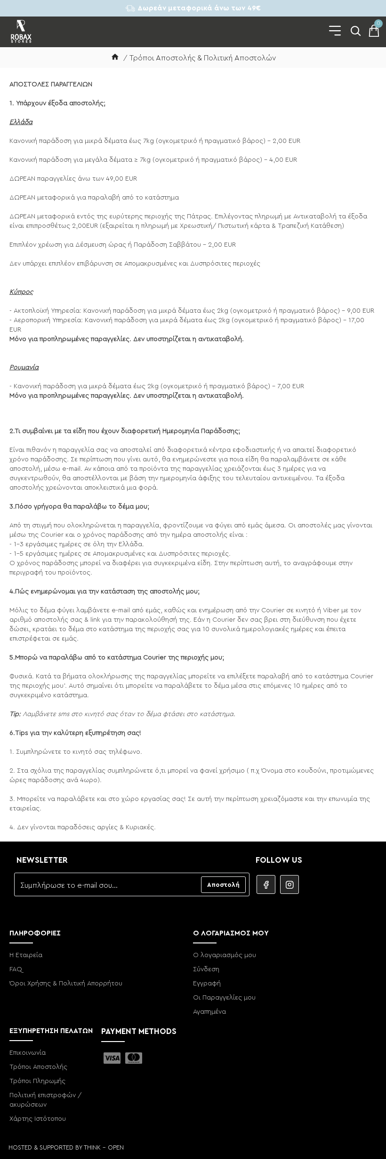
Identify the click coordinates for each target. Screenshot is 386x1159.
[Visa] (112, 1058)
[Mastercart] (133, 1058)
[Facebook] (266, 884)
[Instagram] (289, 884)
